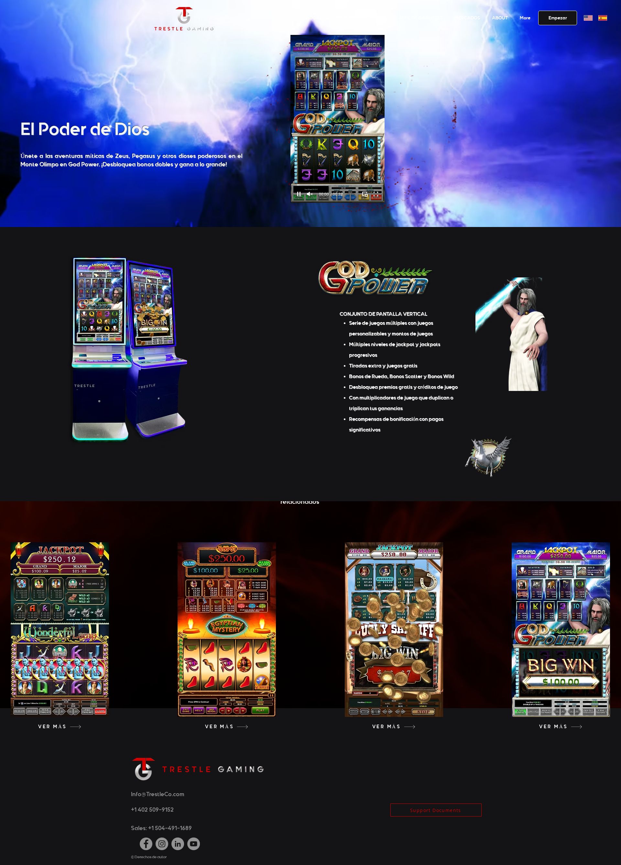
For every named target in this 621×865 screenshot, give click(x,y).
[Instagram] (162, 844)
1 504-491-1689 (171, 828)
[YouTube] (193, 844)
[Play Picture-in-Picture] (365, 194)
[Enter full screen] (376, 194)
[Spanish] (601, 18)
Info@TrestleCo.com (157, 794)
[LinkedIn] (177, 844)
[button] (499, 18)
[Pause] (299, 194)
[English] (586, 18)
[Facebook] (146, 844)
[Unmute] (310, 194)
